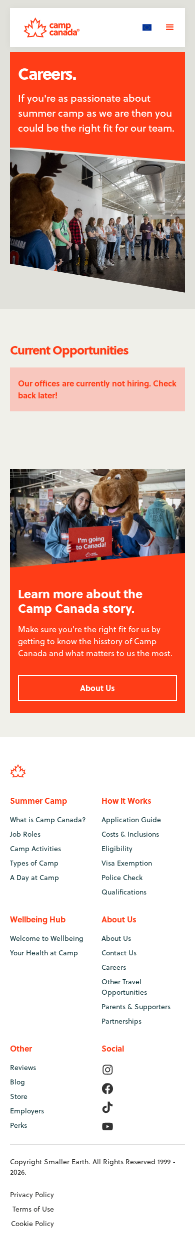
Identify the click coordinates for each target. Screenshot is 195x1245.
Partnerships (122, 1021)
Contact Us (119, 953)
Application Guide (131, 820)
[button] (147, 26)
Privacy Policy (32, 1195)
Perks (18, 1125)
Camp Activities (35, 849)
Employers (27, 1111)
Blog (17, 1082)
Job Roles (25, 834)
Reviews (23, 1067)
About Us (97, 688)
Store (19, 1096)
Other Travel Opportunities (124, 987)
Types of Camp (34, 863)
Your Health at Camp (44, 953)
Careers (114, 967)
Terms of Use (33, 1209)
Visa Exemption (127, 863)
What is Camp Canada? (48, 820)
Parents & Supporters (136, 1007)
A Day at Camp (34, 878)
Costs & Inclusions (130, 834)
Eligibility (117, 849)
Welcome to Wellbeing (47, 938)
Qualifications (124, 892)
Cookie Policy (32, 1224)
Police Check (122, 878)
